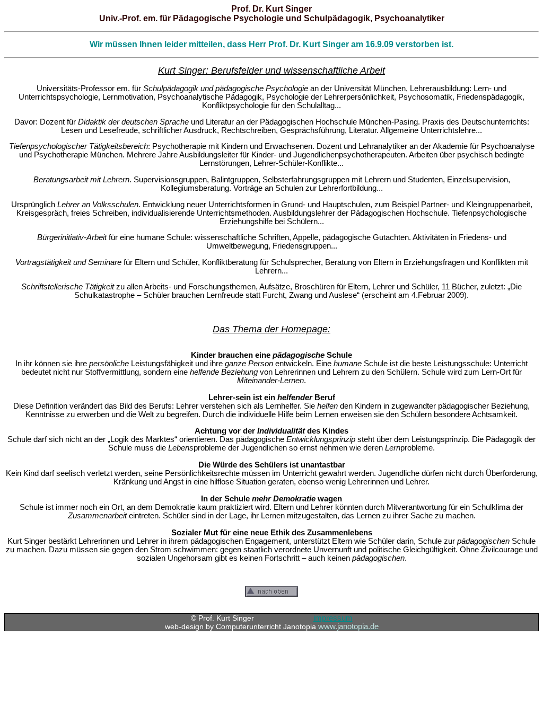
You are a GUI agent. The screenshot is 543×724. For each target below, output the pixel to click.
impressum (333, 618)
